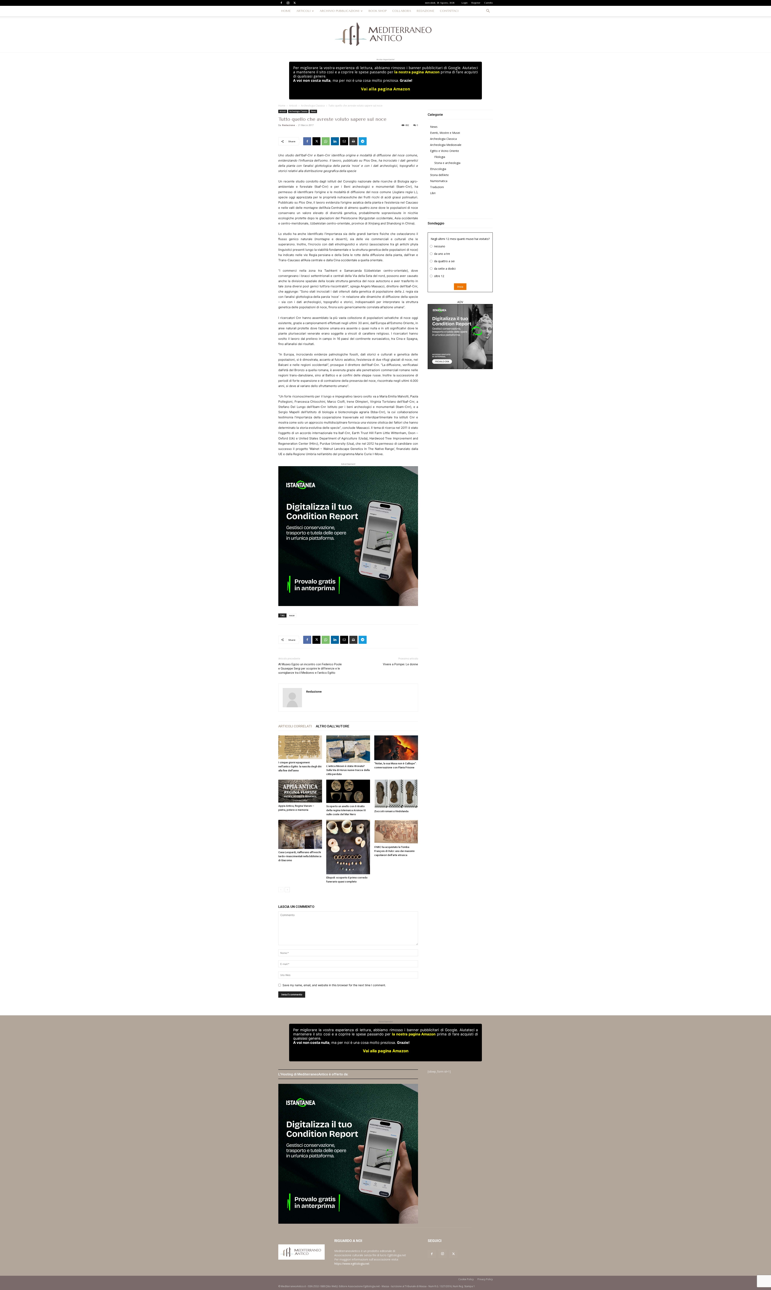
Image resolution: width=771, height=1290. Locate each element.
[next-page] (287, 889)
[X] (295, 3)
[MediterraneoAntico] (385, 34)
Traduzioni (437, 187)
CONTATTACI (449, 11)
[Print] (353, 141)
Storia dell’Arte (439, 175)
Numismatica (438, 181)
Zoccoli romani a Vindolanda (391, 811)
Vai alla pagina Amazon (385, 89)
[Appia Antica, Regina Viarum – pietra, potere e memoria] (300, 791)
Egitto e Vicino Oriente (444, 151)
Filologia (439, 157)
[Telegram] (363, 141)
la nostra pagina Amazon (416, 72)
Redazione (288, 125)
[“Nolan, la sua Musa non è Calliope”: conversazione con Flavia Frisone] (396, 747)
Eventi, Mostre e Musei (445, 133)
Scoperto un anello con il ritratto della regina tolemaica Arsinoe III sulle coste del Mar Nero (346, 810)
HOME (286, 11)
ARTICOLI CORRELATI (295, 726)
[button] (488, 11)
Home (281, 105)
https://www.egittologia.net (351, 1263)
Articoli (293, 105)
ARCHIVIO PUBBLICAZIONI (339, 11)
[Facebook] (281, 3)
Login (465, 3)
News (313, 111)
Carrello (488, 3)
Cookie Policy (466, 1279)
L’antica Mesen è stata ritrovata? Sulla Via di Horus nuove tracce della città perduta (348, 770)
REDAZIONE (425, 11)
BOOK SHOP (377, 11)
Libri (432, 193)
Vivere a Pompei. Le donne (400, 664)
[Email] (344, 141)
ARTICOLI (303, 11)
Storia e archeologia (447, 163)
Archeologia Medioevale (445, 145)
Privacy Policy (485, 1279)
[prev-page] (280, 889)
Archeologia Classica (313, 105)
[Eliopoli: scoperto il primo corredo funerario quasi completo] (348, 847)
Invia (460, 287)
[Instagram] (288, 3)
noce (292, 615)
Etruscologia (438, 169)
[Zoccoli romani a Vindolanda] (396, 794)
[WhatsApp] (326, 141)
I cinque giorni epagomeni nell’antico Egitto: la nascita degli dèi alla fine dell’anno (299, 766)
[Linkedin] (335, 141)
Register (475, 3)
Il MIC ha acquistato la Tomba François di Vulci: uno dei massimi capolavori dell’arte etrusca (394, 851)
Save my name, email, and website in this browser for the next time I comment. (334, 985)
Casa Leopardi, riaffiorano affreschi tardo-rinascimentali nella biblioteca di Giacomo (299, 856)
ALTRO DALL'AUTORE (332, 726)
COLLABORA (401, 11)
